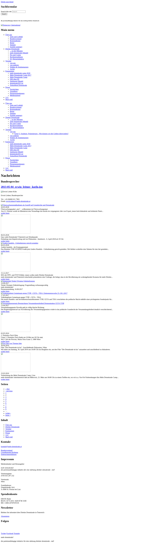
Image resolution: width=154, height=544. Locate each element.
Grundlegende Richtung (9, 452)
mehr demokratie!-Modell (19, 53)
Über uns (8, 35)
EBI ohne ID (14, 79)
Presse (7, 87)
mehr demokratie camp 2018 (20, 73)
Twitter (3, 533)
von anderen (14, 65)
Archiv (12, 69)
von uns (13, 63)
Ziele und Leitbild (16, 37)
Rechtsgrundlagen (16, 57)
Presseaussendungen (17, 93)
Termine (8, 61)
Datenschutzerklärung (8, 454)
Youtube (17, 533)
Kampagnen (9, 71)
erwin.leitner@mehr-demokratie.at (18, 201)
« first (7, 389)
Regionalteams (15, 41)
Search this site (6, 11)
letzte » (7, 415)
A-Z (6, 97)
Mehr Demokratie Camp (18, 77)
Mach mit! (9, 99)
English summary (16, 47)
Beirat (12, 43)
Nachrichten (14, 89)
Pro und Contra (15, 55)
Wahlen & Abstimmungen (19, 67)
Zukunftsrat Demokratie (18, 85)
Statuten (13, 45)
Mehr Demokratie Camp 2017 (20, 75)
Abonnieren (5, 516)
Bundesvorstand (15, 39)
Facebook (9, 533)
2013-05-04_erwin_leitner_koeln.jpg (22, 186)
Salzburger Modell (16, 81)
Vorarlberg (13, 91)
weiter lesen (5, 213)
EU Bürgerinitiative (17, 59)
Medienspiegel (15, 95)
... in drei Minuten (16, 51)
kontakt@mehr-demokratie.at (11, 447)
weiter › (8, 413)
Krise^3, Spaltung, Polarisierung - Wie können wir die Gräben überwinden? (41, 134)
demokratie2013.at (16, 83)
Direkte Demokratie (12, 49)
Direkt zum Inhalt (7, 2)
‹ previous (9, 391)
